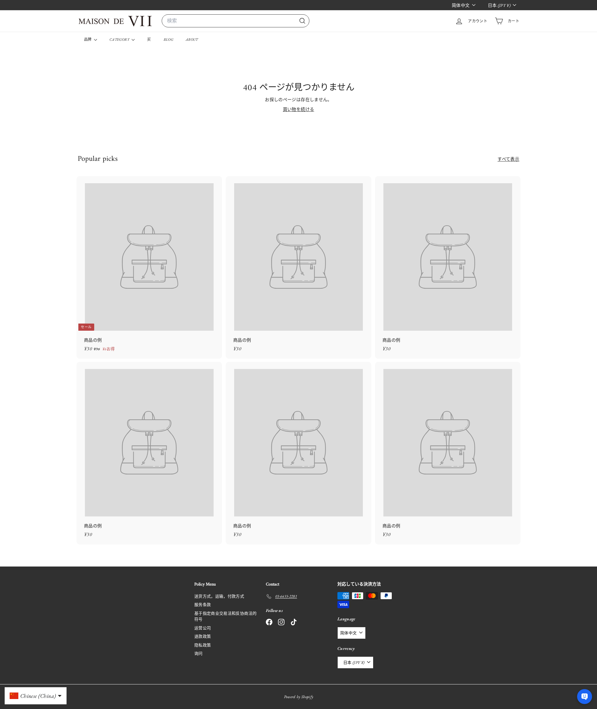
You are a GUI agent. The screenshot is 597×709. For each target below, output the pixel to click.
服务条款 (202, 604)
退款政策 (202, 636)
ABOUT (192, 39)
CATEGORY (119, 39)
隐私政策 (202, 645)
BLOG (168, 39)
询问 (198, 653)
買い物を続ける (298, 109)
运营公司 (202, 628)
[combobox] (235, 20)
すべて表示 (508, 159)
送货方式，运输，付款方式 (219, 596)
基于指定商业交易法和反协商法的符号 (225, 616)
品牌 (88, 39)
